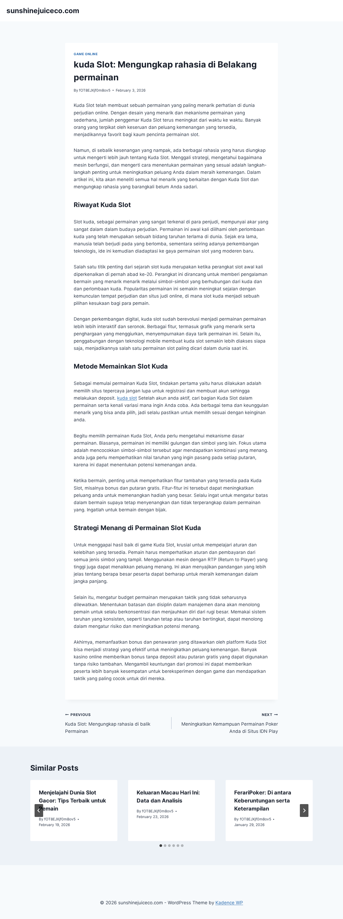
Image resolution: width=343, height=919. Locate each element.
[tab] (160, 845)
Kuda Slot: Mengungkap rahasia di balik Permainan (107, 723)
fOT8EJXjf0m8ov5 (94, 90)
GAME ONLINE (86, 54)
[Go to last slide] (39, 810)
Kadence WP (229, 902)
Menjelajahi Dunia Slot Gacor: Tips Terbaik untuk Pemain (72, 800)
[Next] (304, 810)
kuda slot (127, 398)
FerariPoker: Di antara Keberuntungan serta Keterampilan (262, 800)
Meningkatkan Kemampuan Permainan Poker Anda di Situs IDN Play (229, 723)
